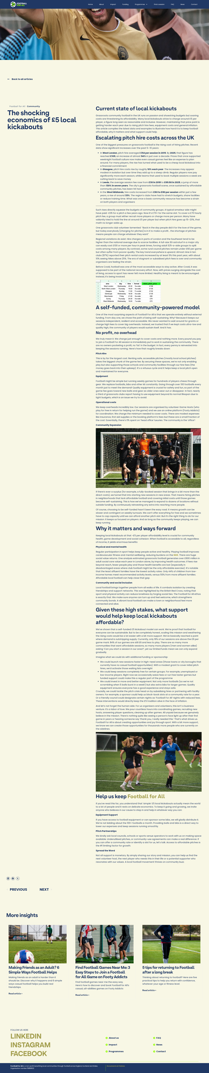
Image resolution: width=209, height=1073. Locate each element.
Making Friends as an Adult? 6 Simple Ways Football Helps (34, 970)
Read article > (15, 993)
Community (33, 106)
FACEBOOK (28, 1054)
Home (90, 4)
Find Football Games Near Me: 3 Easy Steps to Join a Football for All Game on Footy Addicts (102, 972)
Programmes (140, 4)
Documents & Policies (116, 1066)
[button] (8, 878)
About (101, 4)
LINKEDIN (25, 1037)
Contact (194, 4)
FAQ (172, 4)
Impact (113, 4)
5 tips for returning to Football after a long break (168, 970)
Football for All (146, 797)
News (183, 4)
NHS (176, 555)
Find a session (159, 4)
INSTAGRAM (30, 1046)
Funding (125, 4)
